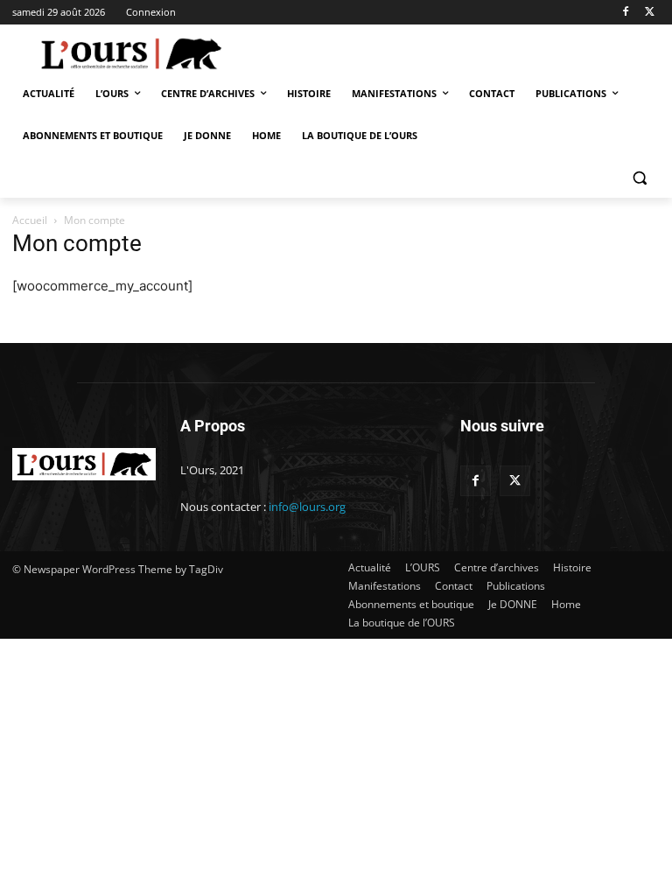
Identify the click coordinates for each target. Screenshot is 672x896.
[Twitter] (650, 13)
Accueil (29, 220)
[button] (639, 178)
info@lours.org (307, 506)
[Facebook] (625, 13)
